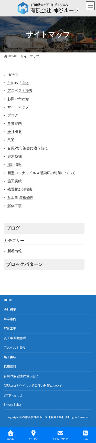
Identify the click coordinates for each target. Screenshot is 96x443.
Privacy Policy (18, 83)
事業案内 (14, 123)
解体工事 (14, 206)
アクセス (33, 438)
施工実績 (14, 181)
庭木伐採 (14, 156)
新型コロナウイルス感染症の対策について (41, 173)
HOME (12, 75)
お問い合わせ (18, 99)
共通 (11, 140)
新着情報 (14, 251)
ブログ (12, 115)
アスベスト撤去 (20, 91)
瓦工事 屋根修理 (20, 198)
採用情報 (14, 165)
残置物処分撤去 (20, 189)
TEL (85, 438)
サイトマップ (18, 107)
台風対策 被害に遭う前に (27, 148)
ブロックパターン (24, 264)
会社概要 (14, 132)
